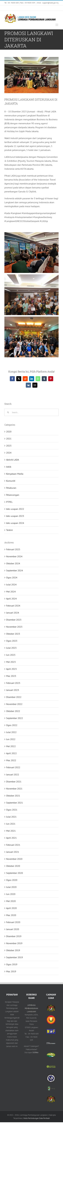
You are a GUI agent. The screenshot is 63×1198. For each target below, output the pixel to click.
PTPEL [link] (9, 501)
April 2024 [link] (11, 598)
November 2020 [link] (14, 858)
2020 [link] (8, 431)
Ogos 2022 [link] (11, 725)
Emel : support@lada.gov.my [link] (48, 3)
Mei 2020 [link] (11, 901)
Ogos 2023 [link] (11, 640)
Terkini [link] (9, 530)
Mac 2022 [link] (11, 760)
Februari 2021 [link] (13, 844)
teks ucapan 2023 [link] (15, 515)
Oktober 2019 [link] (13, 950)
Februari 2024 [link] (13, 605)
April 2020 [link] (11, 908)
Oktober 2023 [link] (13, 633)
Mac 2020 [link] (11, 915)
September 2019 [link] (14, 957)
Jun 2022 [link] (10, 739)
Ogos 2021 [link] (11, 809)
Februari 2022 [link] (13, 767)
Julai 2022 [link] (11, 732)
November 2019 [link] (14, 943)
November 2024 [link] (14, 556)
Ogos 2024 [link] (11, 577)
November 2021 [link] (14, 788)
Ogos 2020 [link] (11, 880)
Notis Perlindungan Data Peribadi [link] (36, 1118)
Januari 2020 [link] (12, 929)
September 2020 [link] (14, 872)
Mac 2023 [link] (11, 675)
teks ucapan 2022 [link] (15, 508)
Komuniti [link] (10, 480)
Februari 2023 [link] (13, 682)
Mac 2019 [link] (11, 971)
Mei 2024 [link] (11, 591)
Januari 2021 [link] (12, 851)
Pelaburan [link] (11, 487)
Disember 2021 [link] (13, 781)
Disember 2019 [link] (13, 936)
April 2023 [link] (11, 668)
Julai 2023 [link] (11, 647)
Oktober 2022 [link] (13, 711)
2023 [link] (8, 445)
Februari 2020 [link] (13, 922)
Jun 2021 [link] (10, 823)
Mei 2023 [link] (11, 661)
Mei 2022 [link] (11, 746)
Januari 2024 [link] (12, 612)
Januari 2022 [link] (12, 774)
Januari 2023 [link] (12, 690)
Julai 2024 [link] (11, 584)
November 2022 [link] (14, 704)
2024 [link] (8, 452)
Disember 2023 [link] (13, 619)
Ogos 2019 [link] (11, 964)
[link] (8, 8)
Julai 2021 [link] (11, 816)
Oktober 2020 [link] (13, 865)
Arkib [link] (8, 466)
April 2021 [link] (11, 837)
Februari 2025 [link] (13, 549)
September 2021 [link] (14, 802)
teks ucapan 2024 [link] (15, 523)
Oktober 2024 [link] (13, 563)
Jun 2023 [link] (10, 654)
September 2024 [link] (14, 570)
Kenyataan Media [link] (14, 473)
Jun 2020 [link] (10, 894)
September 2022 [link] (14, 718)
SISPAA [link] (35, 1052)
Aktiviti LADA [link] (12, 459)
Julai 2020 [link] (11, 887)
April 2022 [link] (11, 753)
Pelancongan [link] (12, 494)
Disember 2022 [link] (13, 697)
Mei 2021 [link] (11, 830)
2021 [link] (8, 438)
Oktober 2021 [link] (13, 795)
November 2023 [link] (14, 626)
